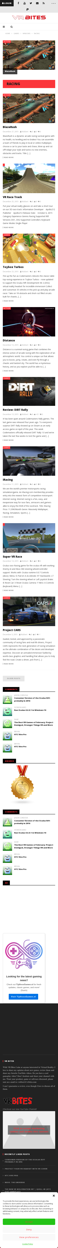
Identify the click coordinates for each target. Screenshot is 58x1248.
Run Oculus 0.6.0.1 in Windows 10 (30, 710)
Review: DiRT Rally (15, 410)
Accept (29, 1221)
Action (7, 42)
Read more (9, 157)
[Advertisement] (29, 908)
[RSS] (43, 3)
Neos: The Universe (15, 1182)
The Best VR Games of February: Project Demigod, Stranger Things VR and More (33, 723)
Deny (29, 1229)
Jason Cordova (21, 695)
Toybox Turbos (13, 267)
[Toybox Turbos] (29, 248)
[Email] (37, 3)
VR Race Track (12, 197)
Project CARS (12, 630)
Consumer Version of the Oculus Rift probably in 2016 (25, 1161)
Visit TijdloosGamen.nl (23, 997)
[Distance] (29, 321)
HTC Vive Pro (20, 734)
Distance (9, 340)
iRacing (8, 480)
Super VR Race (12, 556)
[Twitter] (31, 3)
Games (7, 235)
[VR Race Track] (29, 178)
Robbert (25, 132)
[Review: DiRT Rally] (29, 391)
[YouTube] (24, 3)
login (8, 3)
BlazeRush (10, 71)
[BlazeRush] (29, 108)
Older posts (13, 678)
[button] (53, 1195)
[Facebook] (18, 3)
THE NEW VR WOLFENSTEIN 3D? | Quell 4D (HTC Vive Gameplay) (28, 1190)
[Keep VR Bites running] (27, 9)
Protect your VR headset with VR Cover (26, 1169)
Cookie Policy (27, 1244)
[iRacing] (29, 461)
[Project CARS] (29, 611)
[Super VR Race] (29, 538)
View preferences (29, 1237)
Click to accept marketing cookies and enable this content (29, 1130)
